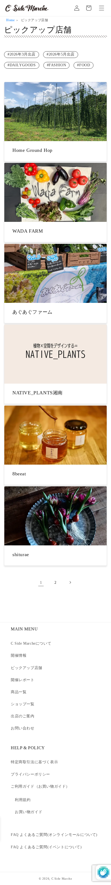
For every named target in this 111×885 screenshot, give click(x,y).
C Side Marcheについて (31, 643)
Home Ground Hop (32, 150)
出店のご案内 (22, 716)
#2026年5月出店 (61, 54)
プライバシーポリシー (30, 774)
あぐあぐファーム (32, 312)
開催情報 (18, 655)
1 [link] (41, 582)
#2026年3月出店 (22, 54)
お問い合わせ (22, 728)
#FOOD (83, 65)
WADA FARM (27, 231)
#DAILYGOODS (22, 65)
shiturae (20, 554)
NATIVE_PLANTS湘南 (37, 392)
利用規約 (22, 800)
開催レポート (22, 680)
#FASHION (56, 65)
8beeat (19, 473)
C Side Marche (61, 878)
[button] (101, 8)
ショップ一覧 (22, 704)
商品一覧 (18, 692)
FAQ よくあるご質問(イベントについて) (46, 847)
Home (10, 20)
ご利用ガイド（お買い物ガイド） (40, 786)
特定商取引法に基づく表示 (34, 762)
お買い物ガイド (28, 812)
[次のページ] (70, 582)
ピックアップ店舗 (26, 668)
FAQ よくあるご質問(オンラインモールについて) (54, 835)
